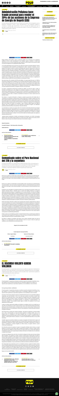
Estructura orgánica (13, 389)
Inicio (7, 6)
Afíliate (44, 6)
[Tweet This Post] (18, 57)
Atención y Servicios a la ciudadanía (31, 6)
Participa (24, 6)
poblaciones (39, 6)
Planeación (30, 389)
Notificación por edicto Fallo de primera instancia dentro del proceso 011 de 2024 (49, 34)
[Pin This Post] (23, 57)
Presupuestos (20, 389)
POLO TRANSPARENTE (7, 389)
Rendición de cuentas (50, 6)
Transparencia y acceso (18, 6)
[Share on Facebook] (12, 57)
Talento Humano (25, 389)
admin (7, 31)
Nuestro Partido (11, 6)
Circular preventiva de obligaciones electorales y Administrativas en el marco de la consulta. (48, 26)
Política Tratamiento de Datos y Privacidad (39, 389)
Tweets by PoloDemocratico (47, 39)
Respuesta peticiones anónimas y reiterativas (50, 389)
